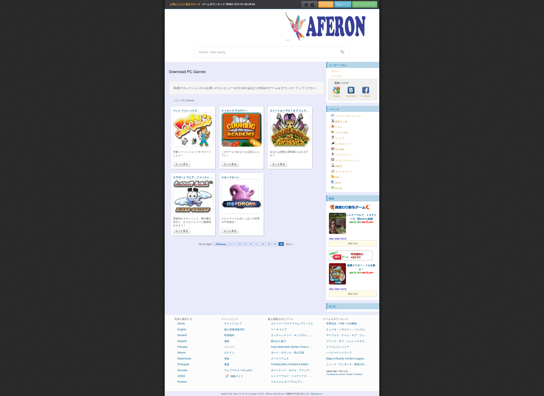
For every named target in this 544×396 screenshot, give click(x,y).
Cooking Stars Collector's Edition (290, 364)
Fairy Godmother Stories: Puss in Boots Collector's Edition (294, 346)
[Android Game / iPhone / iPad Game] (309, 4)
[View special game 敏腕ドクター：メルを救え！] (337, 274)
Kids (336, 177)
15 (281, 244)
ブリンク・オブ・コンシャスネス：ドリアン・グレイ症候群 (349, 341)
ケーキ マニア (279, 329)
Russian (182, 381)
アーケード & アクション (347, 115)
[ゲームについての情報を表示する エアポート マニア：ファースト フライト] (193, 212)
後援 (226, 364)
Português (183, 364)
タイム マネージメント (346, 160)
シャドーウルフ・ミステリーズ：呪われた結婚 (361, 217)
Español (182, 341)
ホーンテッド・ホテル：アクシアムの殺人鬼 (294, 370)
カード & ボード (343, 171)
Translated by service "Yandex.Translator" (344, 374)
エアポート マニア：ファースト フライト (196, 177)
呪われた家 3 (278, 341)
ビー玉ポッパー (342, 143)
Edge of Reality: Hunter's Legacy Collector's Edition (349, 358)
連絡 (226, 341)
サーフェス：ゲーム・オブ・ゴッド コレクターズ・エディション (349, 335)
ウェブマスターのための (238, 370)
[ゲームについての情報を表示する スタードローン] (241, 212)
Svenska (182, 370)
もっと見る (181, 164)
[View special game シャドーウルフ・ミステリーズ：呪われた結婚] (337, 224)
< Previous (220, 244)
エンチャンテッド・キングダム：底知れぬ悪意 (294, 335)
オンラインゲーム (364, 4)
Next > (289, 244)
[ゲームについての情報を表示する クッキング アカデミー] (241, 146)
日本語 (181, 376)
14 (275, 244)
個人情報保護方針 (234, 329)
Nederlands (184, 358)
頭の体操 (339, 149)
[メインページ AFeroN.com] (326, 26)
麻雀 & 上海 (340, 121)
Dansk (181, 323)
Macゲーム (343, 4)
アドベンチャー (342, 154)
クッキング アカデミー (234, 110)
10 (250, 244)
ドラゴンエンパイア (337, 346)
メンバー (229, 346)
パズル (338, 127)
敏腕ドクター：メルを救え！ (361, 267)
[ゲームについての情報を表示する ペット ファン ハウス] (193, 146)
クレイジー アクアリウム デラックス (292, 323)
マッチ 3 (339, 138)
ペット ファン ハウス (185, 110)
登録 (226, 358)
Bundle (338, 188)
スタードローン (230, 177)
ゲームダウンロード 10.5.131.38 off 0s (212, 4)
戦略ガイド (236, 376)
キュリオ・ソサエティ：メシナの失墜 (348, 329)
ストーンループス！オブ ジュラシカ (290, 110)
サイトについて (233, 323)
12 (262, 244)
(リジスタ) (336, 76)
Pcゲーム (326, 4)
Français (182, 346)
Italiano (181, 352)
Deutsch (182, 335)
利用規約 (229, 335)
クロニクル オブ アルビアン (287, 381)
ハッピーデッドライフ (339, 352)
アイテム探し (341, 132)
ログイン (335, 71)
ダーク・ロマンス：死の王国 (287, 352)
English (181, 329)
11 (256, 244)
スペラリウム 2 (279, 358)
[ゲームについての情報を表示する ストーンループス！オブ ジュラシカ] (290, 146)
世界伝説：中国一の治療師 (341, 323)
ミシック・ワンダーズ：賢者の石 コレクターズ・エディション (349, 364)
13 (269, 244)
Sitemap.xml (316, 393)
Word (337, 182)
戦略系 (338, 166)
